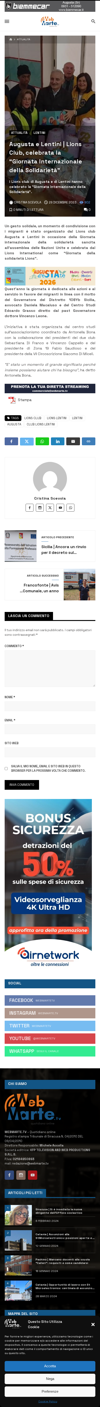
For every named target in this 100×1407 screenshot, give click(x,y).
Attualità (23, 39)
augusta (14, 424)
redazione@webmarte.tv (30, 1163)
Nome (10, 697)
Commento (14, 646)
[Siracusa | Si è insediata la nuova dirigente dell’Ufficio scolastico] (18, 1215)
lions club (32, 418)
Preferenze (50, 1391)
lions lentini (57, 418)
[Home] (10, 39)
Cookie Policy (47, 1401)
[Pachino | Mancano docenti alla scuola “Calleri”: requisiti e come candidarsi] (18, 1265)
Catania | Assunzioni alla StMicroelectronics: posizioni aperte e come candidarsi (64, 1236)
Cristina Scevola (50, 498)
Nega (50, 1379)
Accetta (50, 1366)
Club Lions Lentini (41, 424)
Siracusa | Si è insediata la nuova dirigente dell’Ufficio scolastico (59, 1210)
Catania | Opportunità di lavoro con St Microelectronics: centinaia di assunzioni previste (65, 1286)
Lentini (39, 133)
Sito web (12, 743)
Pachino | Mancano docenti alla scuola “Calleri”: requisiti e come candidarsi (63, 1261)
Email (10, 720)
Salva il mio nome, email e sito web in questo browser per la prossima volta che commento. (48, 768)
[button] (93, 1324)
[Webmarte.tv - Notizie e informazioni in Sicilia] (50, 22)
